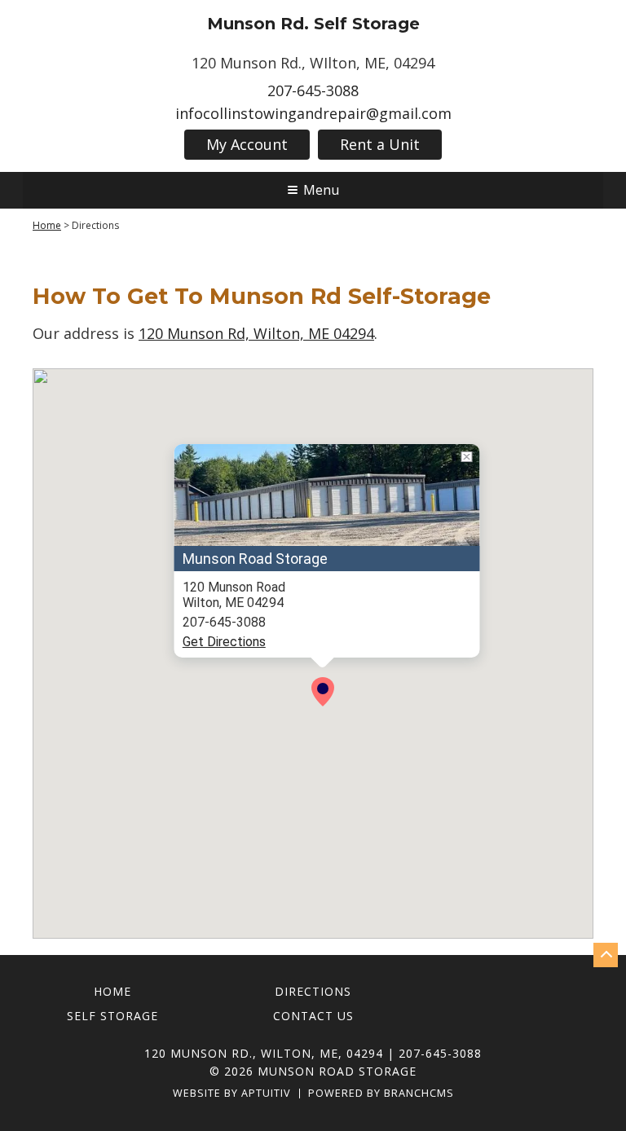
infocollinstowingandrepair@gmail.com (313, 113)
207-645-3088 (313, 90)
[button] (323, 692)
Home (47, 225)
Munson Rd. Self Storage (313, 23)
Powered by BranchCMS (381, 1094)
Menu (321, 190)
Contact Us (313, 1016)
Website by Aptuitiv (232, 1094)
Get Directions (224, 641)
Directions (313, 991)
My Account (247, 144)
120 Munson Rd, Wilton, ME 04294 (256, 333)
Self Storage (112, 1016)
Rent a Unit (380, 144)
